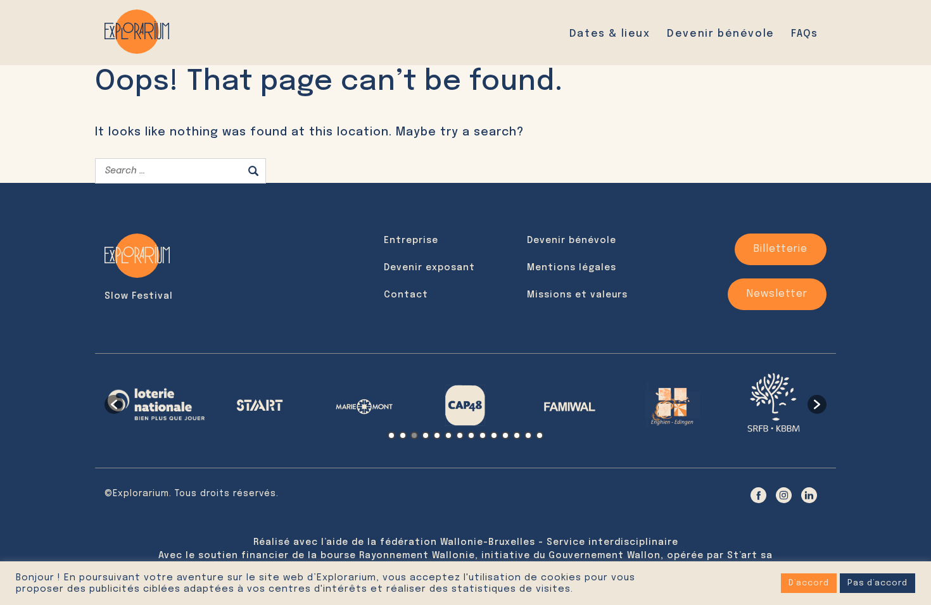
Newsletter (777, 294)
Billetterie (781, 249)
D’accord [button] (808, 583)
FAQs (804, 33)
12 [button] (517, 435)
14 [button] (539, 435)
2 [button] (403, 435)
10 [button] (494, 435)
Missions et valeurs (577, 294)
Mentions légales (571, 267)
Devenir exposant (429, 267)
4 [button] (425, 435)
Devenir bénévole (721, 33)
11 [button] (505, 435)
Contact (406, 294)
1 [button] (391, 435)
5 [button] (437, 435)
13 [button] (528, 435)
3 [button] (414, 435)
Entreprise (411, 240)
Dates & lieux (609, 33)
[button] (114, 404)
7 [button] (460, 435)
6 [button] (448, 435)
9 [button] (482, 435)
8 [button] (471, 435)
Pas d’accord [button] (877, 583)
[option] (156, 404)
